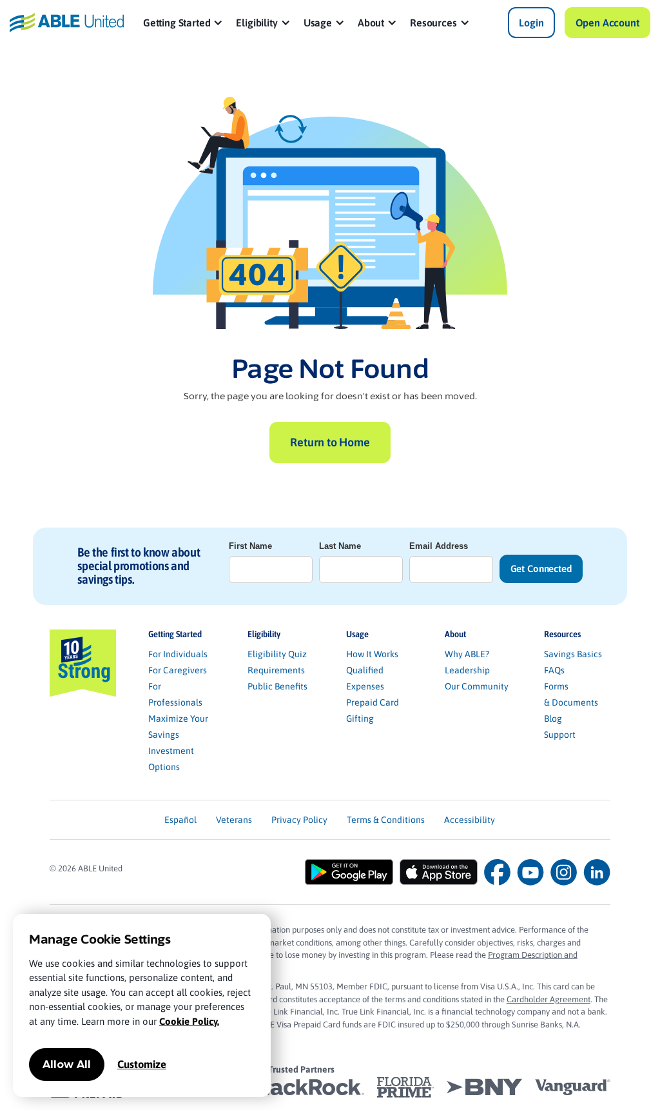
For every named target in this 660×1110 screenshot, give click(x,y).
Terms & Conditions (386, 820)
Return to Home (329, 442)
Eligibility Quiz (277, 654)
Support (560, 734)
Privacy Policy (299, 820)
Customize (141, 1064)
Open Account (607, 22)
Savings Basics (573, 654)
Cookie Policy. (189, 1021)
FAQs (554, 670)
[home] (66, 22)
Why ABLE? (467, 654)
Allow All (67, 1064)
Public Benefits (277, 686)
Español (180, 820)
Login (531, 22)
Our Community (477, 686)
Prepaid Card (372, 702)
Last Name (340, 546)
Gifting (360, 718)
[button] (183, 22)
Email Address (438, 546)
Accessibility (469, 820)
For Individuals (178, 654)
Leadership (467, 670)
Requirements (276, 670)
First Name (250, 546)
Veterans (234, 820)
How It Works (372, 654)
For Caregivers (177, 670)
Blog (553, 718)
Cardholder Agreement (548, 999)
